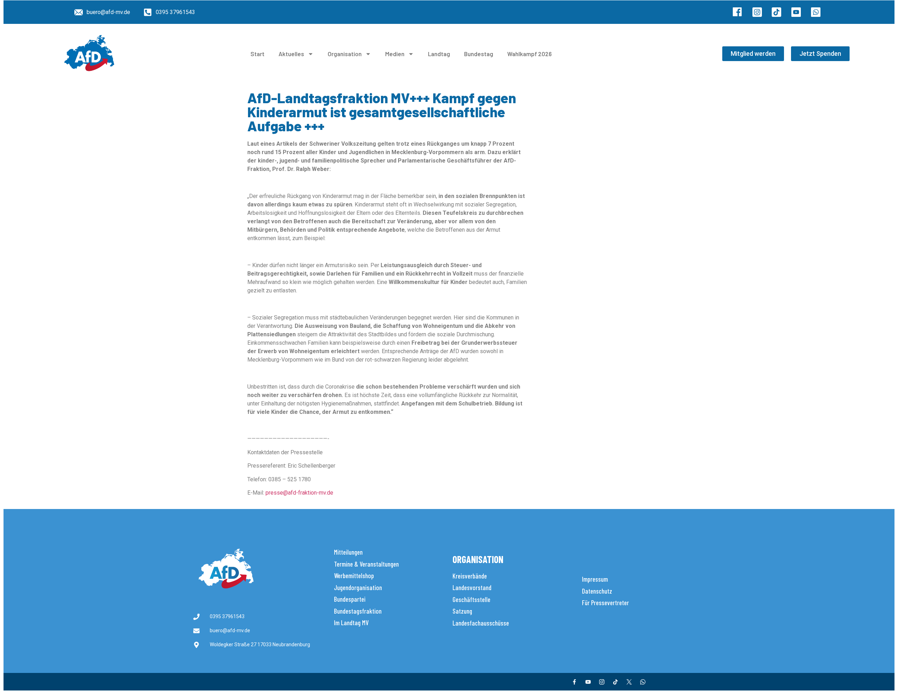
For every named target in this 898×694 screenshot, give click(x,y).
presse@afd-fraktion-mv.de (299, 492)
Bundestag (478, 53)
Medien (394, 53)
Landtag (439, 53)
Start (257, 53)
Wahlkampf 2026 (529, 53)
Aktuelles (291, 53)
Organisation (345, 53)
